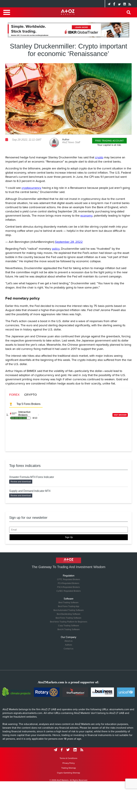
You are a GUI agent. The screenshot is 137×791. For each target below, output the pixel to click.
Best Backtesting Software (68, 614)
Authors (68, 645)
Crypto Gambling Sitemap (68, 773)
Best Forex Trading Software (68, 618)
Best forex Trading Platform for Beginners (68, 622)
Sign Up (69, 537)
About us (68, 641)
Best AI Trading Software (68, 629)
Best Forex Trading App (68, 606)
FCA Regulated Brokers (68, 583)
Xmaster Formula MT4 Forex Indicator (31, 477)
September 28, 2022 (69, 242)
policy (55, 249)
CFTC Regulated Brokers (68, 579)
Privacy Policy (68, 763)
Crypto (30, 394)
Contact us (68, 649)
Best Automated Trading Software (68, 610)
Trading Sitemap (68, 768)
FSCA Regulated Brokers (68, 587)
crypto (99, 157)
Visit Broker (120, 415)
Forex (14, 394)
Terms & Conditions (68, 758)
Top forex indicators (25, 466)
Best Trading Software (68, 602)
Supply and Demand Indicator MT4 (29, 490)
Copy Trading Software (68, 625)
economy (86, 215)
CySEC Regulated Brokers (68, 591)
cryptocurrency (31, 188)
